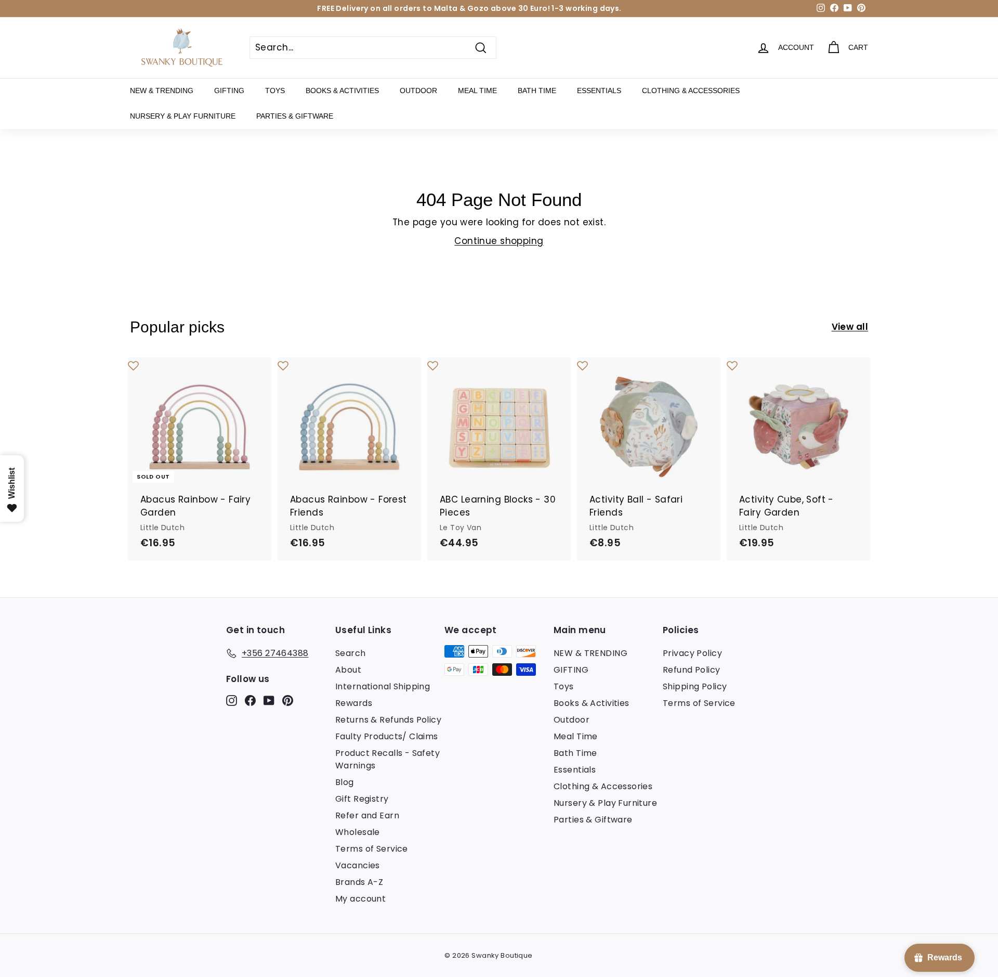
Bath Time (537, 90)
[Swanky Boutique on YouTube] (269, 699)
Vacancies (357, 865)
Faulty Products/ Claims (386, 736)
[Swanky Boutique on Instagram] (231, 699)
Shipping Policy (695, 686)
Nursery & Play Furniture (182, 116)
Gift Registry (362, 799)
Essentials (599, 90)
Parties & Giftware (294, 116)
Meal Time (477, 90)
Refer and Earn (367, 815)
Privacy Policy (692, 653)
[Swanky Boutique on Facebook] (250, 699)
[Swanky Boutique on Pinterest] (287, 699)
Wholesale (357, 832)
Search (350, 653)
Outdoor (418, 90)
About (348, 670)
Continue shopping (498, 241)
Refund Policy (691, 670)
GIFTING (229, 90)
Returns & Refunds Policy (388, 720)
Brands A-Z (359, 882)
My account (360, 899)
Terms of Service (371, 849)
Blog (344, 782)
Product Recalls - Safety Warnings (387, 759)
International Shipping (382, 686)
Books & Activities (342, 90)
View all (850, 326)
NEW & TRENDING (161, 90)
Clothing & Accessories (691, 90)
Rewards (353, 703)
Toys (275, 90)
